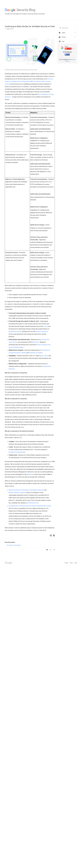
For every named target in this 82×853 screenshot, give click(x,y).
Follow (68, 54)
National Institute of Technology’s (19, 490)
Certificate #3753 (32, 503)
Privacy (71, 562)
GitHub (31, 474)
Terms (75, 562)
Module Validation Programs (17, 492)
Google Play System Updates (17, 352)
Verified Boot (46, 350)
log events (45, 355)
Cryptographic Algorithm (36, 490)
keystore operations (42, 331)
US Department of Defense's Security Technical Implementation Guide (30, 506)
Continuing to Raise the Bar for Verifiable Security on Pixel (30, 26)
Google (66, 562)
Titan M (45, 326)
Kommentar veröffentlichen (14, 545)
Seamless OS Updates (36, 352)
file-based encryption (15, 331)
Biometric (36, 342)
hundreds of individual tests (17, 452)
